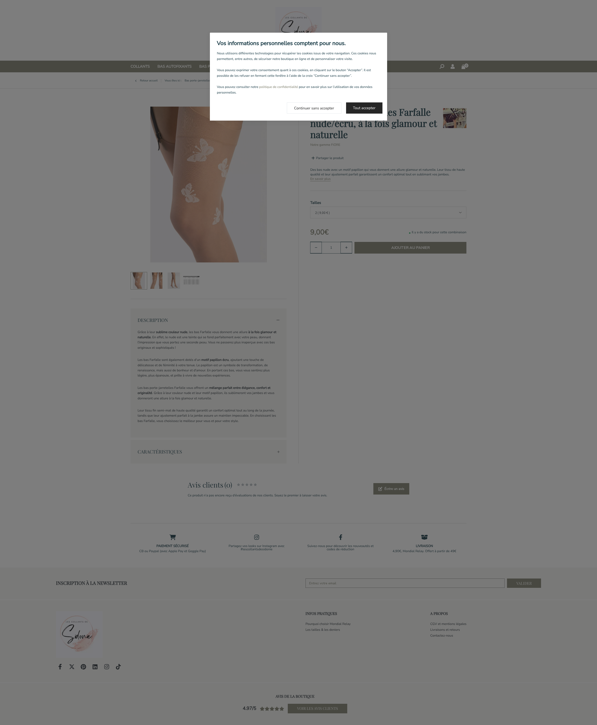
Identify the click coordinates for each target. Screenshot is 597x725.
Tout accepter (364, 108)
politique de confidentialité (278, 87)
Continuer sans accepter (314, 108)
